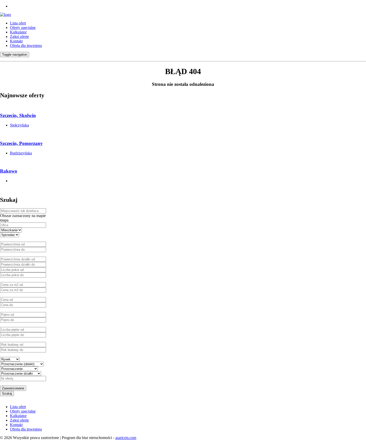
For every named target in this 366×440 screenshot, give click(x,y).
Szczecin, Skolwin (18, 115)
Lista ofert (18, 23)
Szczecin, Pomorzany (21, 143)
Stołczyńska (19, 125)
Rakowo (8, 171)
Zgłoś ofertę (19, 36)
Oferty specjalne (23, 27)
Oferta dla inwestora (26, 45)
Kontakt (16, 41)
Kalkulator (18, 32)
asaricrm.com (125, 438)
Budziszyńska (21, 153)
